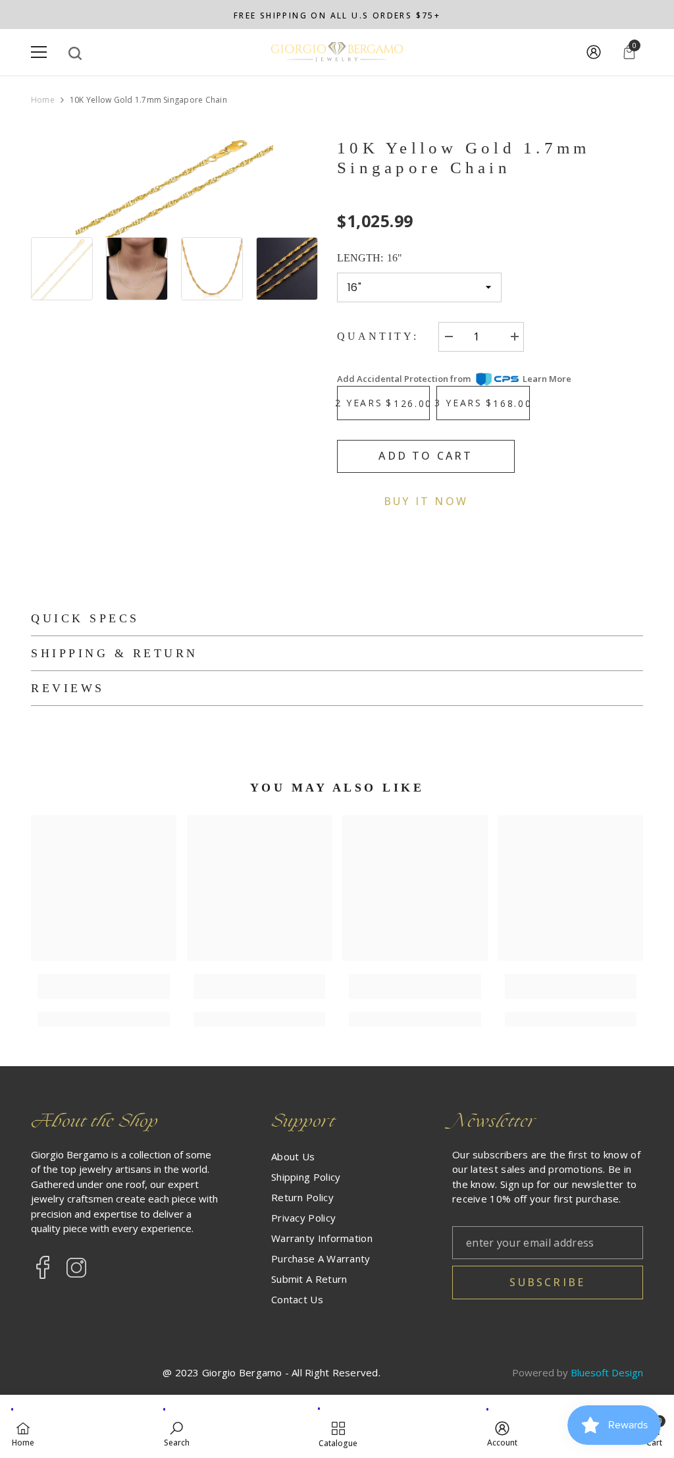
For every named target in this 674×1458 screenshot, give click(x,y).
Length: (369, 257)
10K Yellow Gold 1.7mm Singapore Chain (463, 157)
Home (43, 100)
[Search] (75, 53)
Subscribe (547, 1282)
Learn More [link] (547, 379)
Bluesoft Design (607, 1372)
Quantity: (378, 336)
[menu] (39, 52)
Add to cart (425, 455)
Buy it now (426, 501)
